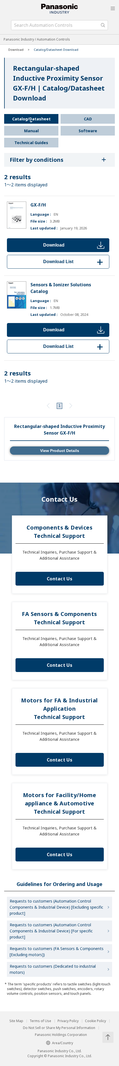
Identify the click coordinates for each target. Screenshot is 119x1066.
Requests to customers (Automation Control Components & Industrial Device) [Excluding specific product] (56, 907)
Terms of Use (40, 1021)
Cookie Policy (95, 1021)
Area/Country (62, 1043)
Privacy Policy (68, 1021)
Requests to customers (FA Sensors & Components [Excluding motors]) (57, 951)
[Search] (103, 25)
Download (53, 245)
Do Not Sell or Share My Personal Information (59, 1028)
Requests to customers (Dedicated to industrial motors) (53, 969)
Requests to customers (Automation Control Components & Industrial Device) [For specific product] (51, 931)
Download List (74, 261)
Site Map (16, 1021)
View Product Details (59, 450)
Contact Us (59, 579)
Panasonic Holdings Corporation (61, 1034)
